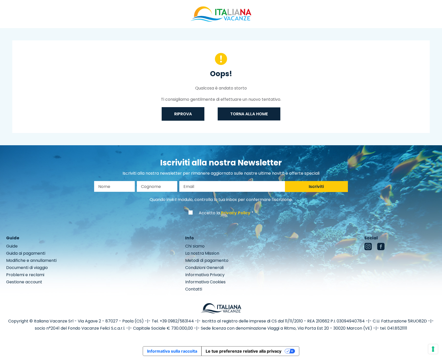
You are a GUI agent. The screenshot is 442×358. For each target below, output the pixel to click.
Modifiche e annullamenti (31, 260)
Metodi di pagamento (206, 260)
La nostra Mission (202, 253)
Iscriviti (316, 186)
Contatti (193, 289)
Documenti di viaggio (27, 268)
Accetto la (224, 213)
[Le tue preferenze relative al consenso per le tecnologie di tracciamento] (433, 349)
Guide (12, 246)
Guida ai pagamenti (25, 253)
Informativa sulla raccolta (172, 351)
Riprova (183, 114)
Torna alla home (249, 114)
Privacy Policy (235, 213)
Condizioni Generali (204, 268)
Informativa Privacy (205, 275)
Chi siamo (195, 246)
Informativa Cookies (205, 282)
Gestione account (24, 282)
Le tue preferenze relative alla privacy (243, 351)
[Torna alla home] (221, 14)
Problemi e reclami (25, 275)
